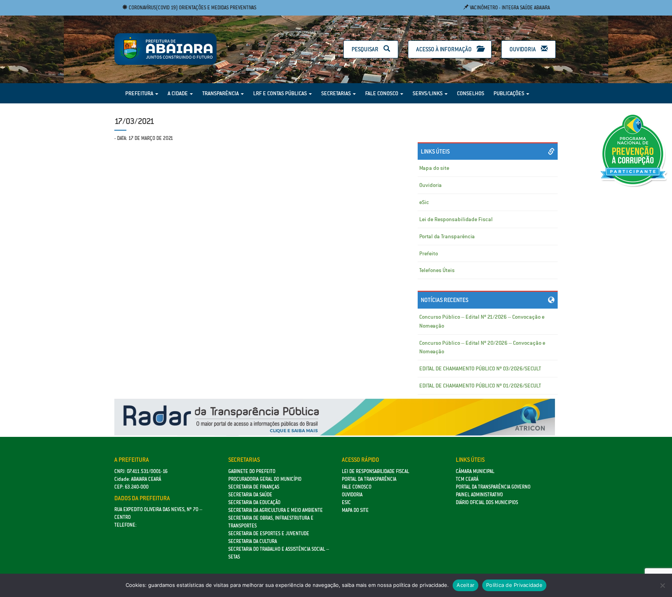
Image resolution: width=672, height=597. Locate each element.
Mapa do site (434, 167)
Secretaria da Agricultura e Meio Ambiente (275, 510)
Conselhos (470, 93)
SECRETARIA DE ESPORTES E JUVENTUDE (268, 533)
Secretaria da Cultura (252, 541)
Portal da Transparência (447, 236)
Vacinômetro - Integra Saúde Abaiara (509, 7)
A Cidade (178, 93)
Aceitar (465, 585)
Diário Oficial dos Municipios (487, 502)
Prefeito (428, 253)
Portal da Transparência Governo (493, 487)
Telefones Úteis (437, 270)
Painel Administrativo (479, 495)
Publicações (509, 93)
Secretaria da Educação (254, 502)
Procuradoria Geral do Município (264, 479)
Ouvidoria (523, 49)
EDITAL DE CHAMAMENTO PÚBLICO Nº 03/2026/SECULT (480, 368)
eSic (424, 202)
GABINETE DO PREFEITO (251, 471)
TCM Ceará (467, 479)
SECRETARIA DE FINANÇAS (253, 487)
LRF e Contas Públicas (280, 93)
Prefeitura (139, 93)
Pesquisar (366, 49)
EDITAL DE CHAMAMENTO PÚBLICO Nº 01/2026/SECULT (480, 385)
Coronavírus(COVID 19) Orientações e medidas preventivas (192, 7)
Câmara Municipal (475, 471)
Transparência (221, 93)
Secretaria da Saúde (250, 495)
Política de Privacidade (514, 585)
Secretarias (336, 93)
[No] (662, 585)
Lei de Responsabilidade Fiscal (456, 219)
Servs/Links (428, 93)
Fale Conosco (382, 93)
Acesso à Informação (444, 49)
